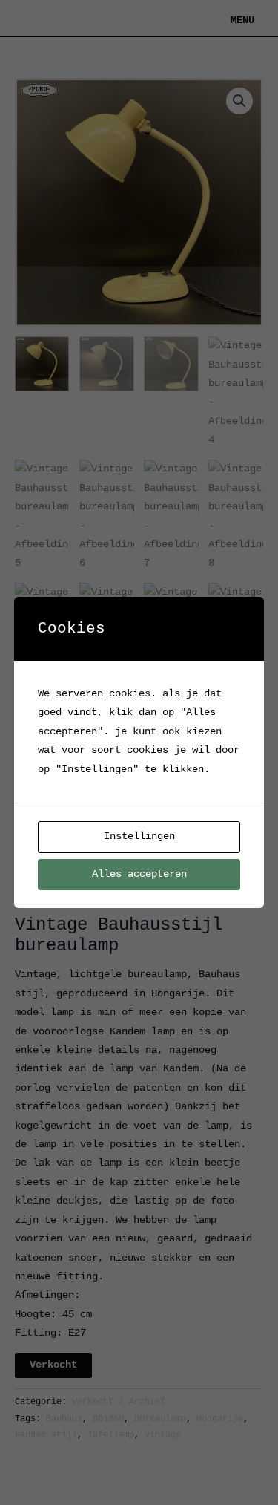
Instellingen (139, 836)
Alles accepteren (139, 874)
